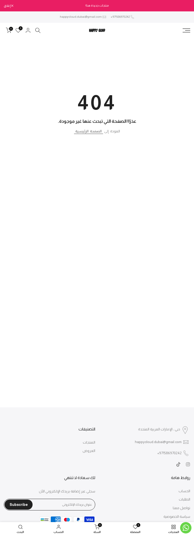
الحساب (184, 491)
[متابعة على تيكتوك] (178, 464)
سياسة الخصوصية (176, 516)
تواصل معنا (181, 508)
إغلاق (184, 5)
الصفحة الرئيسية (88, 131)
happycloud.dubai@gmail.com (81, 16)
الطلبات (184, 499)
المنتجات (89, 442)
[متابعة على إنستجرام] (188, 464)
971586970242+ (120, 16)
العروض (89, 451)
